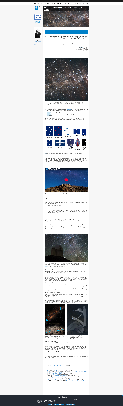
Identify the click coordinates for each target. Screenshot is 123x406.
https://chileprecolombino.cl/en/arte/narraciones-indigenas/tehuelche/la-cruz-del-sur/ (60, 392)
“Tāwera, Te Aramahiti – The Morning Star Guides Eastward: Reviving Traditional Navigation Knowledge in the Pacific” (65, 384)
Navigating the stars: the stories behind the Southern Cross (65, 9)
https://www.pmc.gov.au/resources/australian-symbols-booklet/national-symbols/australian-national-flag (63, 391)
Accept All (50, 404)
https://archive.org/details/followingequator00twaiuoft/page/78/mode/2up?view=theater (60, 379)
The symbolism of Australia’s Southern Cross (60, 375)
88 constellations (68, 109)
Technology (36, 44)
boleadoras (83, 226)
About (35, 3)
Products (74, 3)
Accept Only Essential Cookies (59, 404)
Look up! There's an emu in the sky (56, 373)
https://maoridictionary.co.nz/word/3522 (55, 365)
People (35, 42)
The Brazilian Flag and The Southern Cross (58, 370)
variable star (56, 113)
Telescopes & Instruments (55, 3)
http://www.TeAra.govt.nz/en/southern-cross (77, 382)
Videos (42, 3)
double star (57, 114)
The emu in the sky (47, 335)
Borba (47, 370)
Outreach (70, 3)
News (45, 3)
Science (35, 43)
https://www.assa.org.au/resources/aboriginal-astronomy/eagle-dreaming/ (58, 385)
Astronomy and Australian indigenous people (58, 377)
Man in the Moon (51, 44)
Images (38, 3)
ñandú (71, 223)
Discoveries (62, 3)
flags (56, 120)
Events (66, 3)
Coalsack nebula (77, 286)
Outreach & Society (37, 41)
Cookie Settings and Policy (70, 404)
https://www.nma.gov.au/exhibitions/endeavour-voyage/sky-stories (57, 386)
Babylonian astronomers (53, 53)
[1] (59, 212)
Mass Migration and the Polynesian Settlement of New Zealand (76, 380)
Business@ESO (79, 3)
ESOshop (48, 3)
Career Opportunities (86, 3)
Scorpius (53, 287)
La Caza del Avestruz (55, 374)
